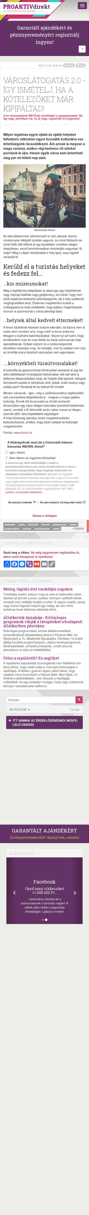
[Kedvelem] (34, 502)
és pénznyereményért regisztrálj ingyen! (44, 834)
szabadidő (10, 524)
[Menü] (82, 5)
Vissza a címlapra (44, 516)
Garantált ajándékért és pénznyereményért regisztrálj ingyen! (44, 34)
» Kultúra (78, 528)
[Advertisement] (44, 775)
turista (56, 528)
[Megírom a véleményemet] (84, 502)
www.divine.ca (23, 432)
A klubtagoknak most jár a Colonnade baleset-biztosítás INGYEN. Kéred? (40, 444)
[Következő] (77, 890)
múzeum (27, 528)
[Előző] (12, 890)
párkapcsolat (60, 524)
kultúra (73, 524)
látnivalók (33, 524)
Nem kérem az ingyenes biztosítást (32, 458)
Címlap (74, 709)
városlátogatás (42, 528)
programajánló (12, 528)
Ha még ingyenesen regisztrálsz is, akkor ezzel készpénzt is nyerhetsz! (41, 554)
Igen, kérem (17, 452)
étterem (46, 524)
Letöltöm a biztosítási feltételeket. (23, 492)
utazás (22, 524)
